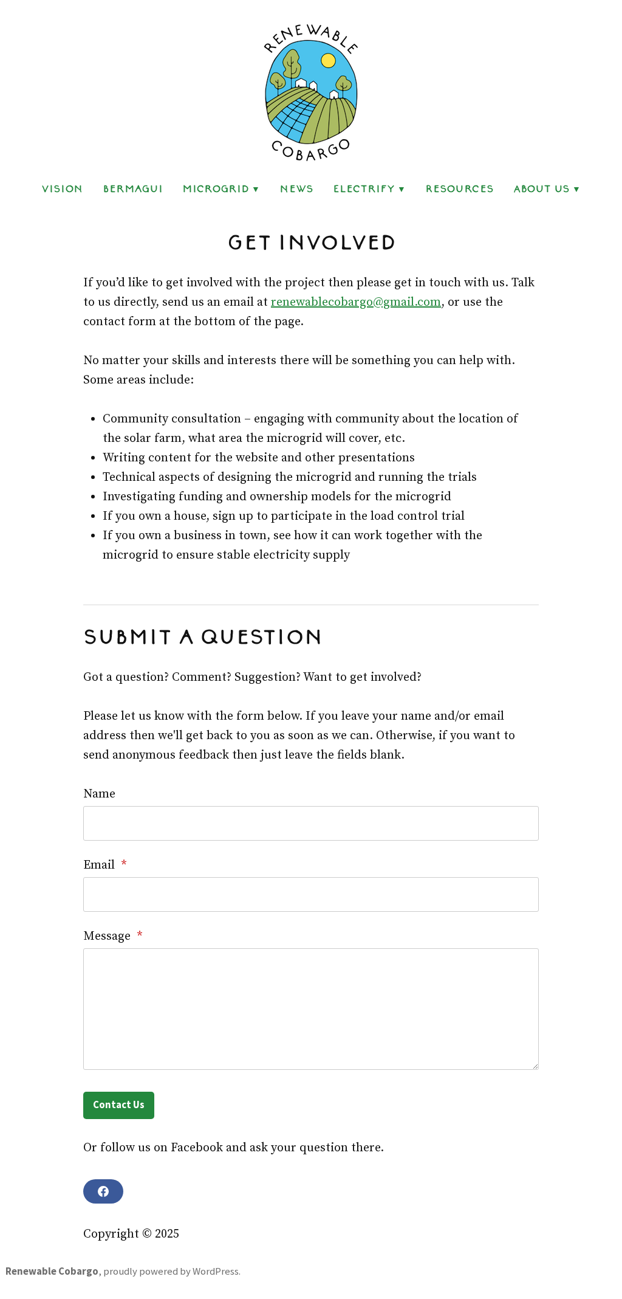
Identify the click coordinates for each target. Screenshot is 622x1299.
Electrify (364, 188)
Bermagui (133, 188)
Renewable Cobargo (51, 1271)
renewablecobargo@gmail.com (356, 302)
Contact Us (119, 1104)
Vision (62, 188)
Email (105, 865)
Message (113, 936)
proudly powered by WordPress (171, 1271)
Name (99, 794)
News (296, 188)
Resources (459, 188)
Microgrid (215, 188)
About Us (541, 188)
